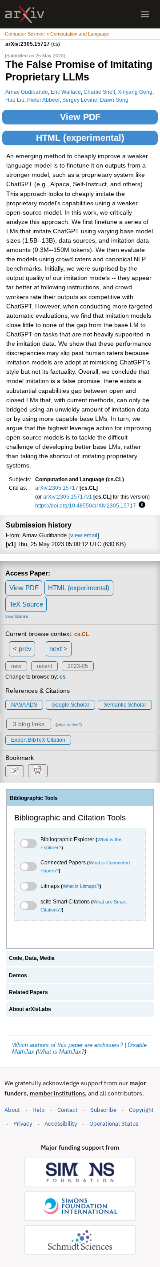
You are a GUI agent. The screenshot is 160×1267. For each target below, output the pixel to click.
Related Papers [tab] (28, 992)
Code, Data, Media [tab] (32, 958)
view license (16, 616)
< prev (22, 648)
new (16, 666)
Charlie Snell (99, 92)
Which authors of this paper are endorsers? (67, 1045)
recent (44, 666)
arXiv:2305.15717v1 (67, 497)
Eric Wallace (66, 92)
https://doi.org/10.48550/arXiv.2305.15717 (85, 505)
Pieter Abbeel (43, 100)
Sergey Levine (79, 100)
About (12, 1110)
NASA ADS (24, 705)
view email (83, 535)
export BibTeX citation (38, 740)
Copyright (141, 1110)
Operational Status (113, 1123)
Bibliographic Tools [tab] (34, 798)
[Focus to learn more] (140, 505)
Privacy (22, 1123)
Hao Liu (14, 100)
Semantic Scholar (125, 705)
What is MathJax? (61, 1051)
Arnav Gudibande (26, 92)
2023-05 (78, 666)
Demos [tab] (18, 975)
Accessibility (60, 1123)
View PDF (80, 117)
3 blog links (28, 723)
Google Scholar (70, 705)
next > (58, 648)
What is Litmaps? (81, 886)
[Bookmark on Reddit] (38, 770)
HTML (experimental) (80, 138)
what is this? (68, 725)
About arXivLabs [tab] (30, 1009)
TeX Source (26, 604)
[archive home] (24, 14)
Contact (67, 1110)
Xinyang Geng (135, 92)
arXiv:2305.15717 (56, 488)
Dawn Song (114, 100)
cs (63, 677)
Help (38, 1110)
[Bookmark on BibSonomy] (14, 771)
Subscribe (103, 1110)
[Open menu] (145, 14)
